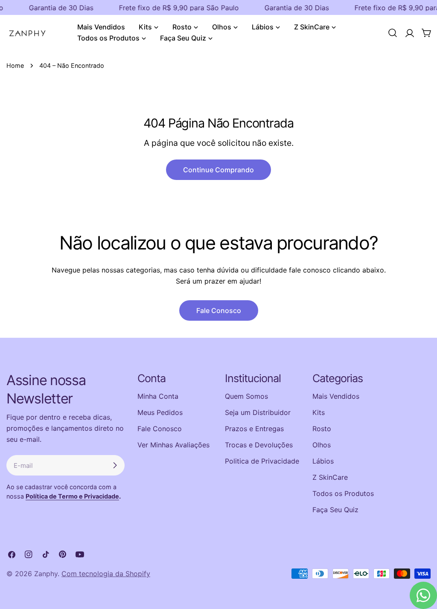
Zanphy (46, 573)
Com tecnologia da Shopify (105, 573)
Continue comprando (218, 169)
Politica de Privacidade (262, 461)
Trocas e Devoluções (259, 445)
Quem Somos (246, 396)
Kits (318, 412)
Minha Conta (157, 396)
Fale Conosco (218, 310)
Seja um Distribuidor (258, 412)
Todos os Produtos (343, 493)
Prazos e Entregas (254, 428)
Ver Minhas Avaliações (173, 445)
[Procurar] (392, 32)
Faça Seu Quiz (335, 509)
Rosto (321, 428)
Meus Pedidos (160, 412)
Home (15, 65)
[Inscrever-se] (115, 465)
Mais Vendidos (335, 396)
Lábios (323, 461)
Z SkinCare (330, 477)
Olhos (321, 445)
